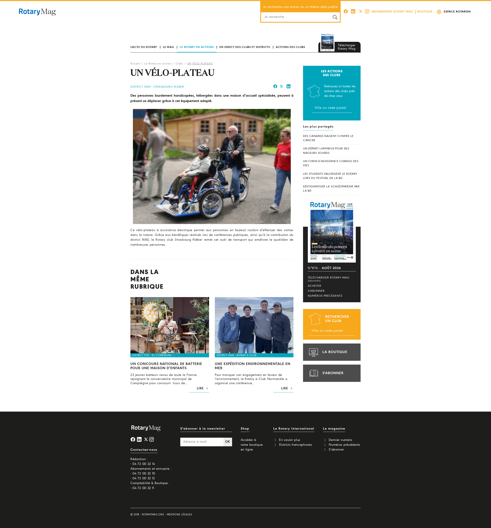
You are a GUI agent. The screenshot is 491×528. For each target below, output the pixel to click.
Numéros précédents (325, 295)
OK (227, 442)
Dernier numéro (340, 440)
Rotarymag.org (153, 514)
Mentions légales (179, 514)
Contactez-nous (143, 450)
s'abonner (333, 373)
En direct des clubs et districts (244, 47)
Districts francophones (295, 445)
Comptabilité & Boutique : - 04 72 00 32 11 (150, 485)
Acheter (314, 285)
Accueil (135, 63)
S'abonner (316, 290)
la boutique (334, 352)
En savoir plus (289, 440)
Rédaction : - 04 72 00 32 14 (142, 461)
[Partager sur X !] (281, 87)
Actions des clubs (290, 47)
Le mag (168, 47)
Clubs (179, 63)
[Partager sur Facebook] (275, 87)
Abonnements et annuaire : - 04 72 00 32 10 (151, 471)
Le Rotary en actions (197, 47)
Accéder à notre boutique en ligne (252, 444)
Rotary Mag (37, 12)
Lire (200, 388)
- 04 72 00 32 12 (142, 478)
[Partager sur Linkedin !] (288, 87)
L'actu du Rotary (143, 47)
